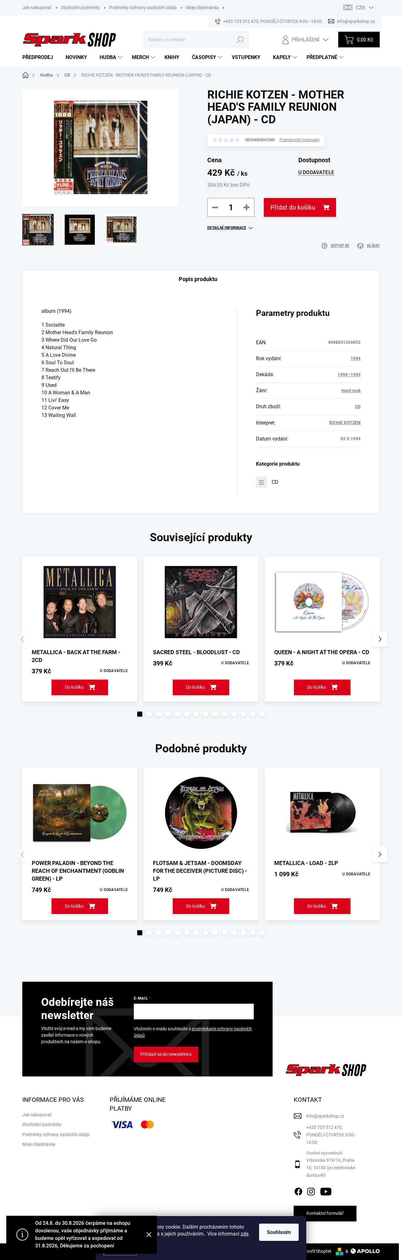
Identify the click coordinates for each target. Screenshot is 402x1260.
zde (244, 1234)
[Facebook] (298, 1190)
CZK (360, 8)
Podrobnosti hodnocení (299, 140)
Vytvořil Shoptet (315, 1251)
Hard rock (351, 390)
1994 (355, 358)
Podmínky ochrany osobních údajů (143, 7)
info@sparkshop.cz (325, 1116)
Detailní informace (226, 228)
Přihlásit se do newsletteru (166, 1054)
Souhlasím (279, 1232)
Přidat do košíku (292, 207)
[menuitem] (40, 57)
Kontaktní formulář (325, 1213)
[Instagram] (311, 1190)
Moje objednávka (202, 7)
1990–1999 (349, 374)
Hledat (240, 39)
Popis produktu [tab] (198, 279)
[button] (139, 714)
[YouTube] (326, 1190)
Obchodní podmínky (80, 7)
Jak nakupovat (37, 7)
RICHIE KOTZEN (345, 422)
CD (358, 406)
